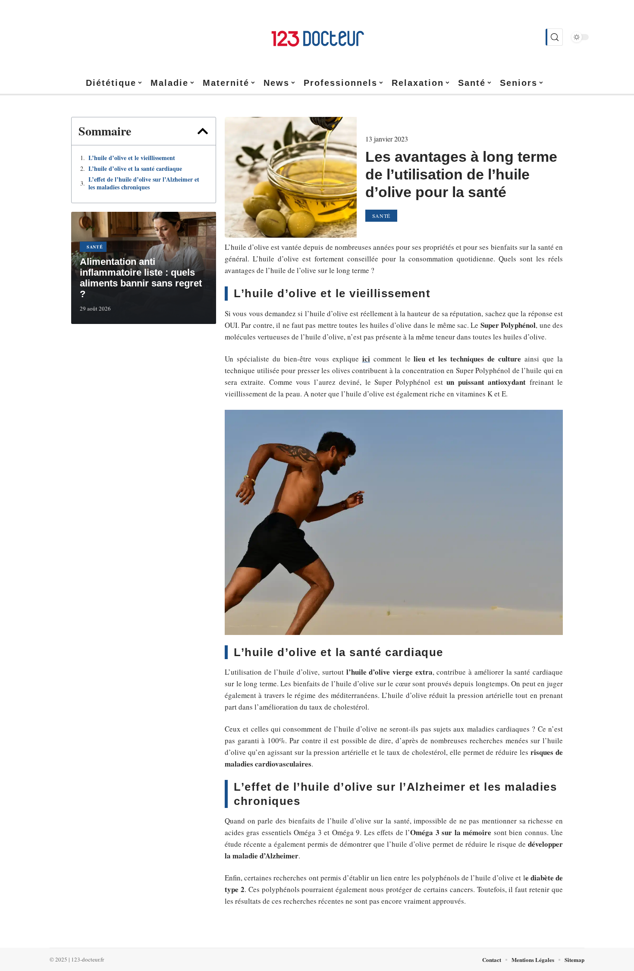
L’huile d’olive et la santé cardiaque (135, 169)
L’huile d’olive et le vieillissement (131, 158)
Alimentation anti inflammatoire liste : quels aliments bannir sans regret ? (141, 277)
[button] (203, 131)
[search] (554, 37)
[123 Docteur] (317, 37)
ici (366, 358)
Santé (95, 247)
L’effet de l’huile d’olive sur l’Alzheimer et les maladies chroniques (143, 183)
